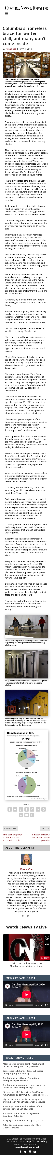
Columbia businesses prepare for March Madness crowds (22, 1126)
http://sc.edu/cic (35, 1141)
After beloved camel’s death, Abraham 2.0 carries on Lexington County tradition (23, 1065)
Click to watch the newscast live (26, 963)
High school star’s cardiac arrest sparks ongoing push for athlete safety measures (24, 1100)
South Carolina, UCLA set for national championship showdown (21, 1079)
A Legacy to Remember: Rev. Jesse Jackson (23, 1120)
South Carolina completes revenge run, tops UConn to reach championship (24, 1086)
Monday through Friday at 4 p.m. (26, 966)
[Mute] (42, 1005)
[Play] (6, 1005)
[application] (26, 994)
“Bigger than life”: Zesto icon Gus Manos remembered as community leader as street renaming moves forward (24, 1093)
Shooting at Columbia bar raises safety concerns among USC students (22, 1107)
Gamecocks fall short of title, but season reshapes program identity (23, 1072)
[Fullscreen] (46, 1005)
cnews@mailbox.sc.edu (26, 1147)
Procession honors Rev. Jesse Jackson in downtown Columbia (22, 1114)
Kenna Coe (11, 48)
